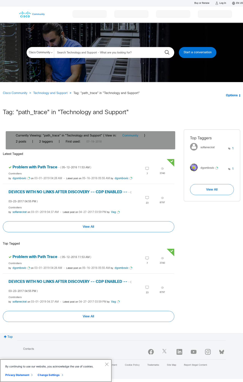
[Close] (107, 364)
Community (130, 135)
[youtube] (193, 352)
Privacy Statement (17, 375)
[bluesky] (221, 351)
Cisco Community (15, 93)
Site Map (171, 365)
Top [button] (10, 337)
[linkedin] (179, 352)
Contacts (28, 349)
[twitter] (165, 352)
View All (88, 227)
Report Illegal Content (195, 365)
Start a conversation (198, 52)
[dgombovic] (205, 172)
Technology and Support (50, 93)
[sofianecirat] (204, 151)
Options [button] (232, 95)
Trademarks (153, 365)
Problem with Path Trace (52, 167)
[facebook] (151, 352)
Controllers (15, 174)
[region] (56, 370)
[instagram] (208, 352)
